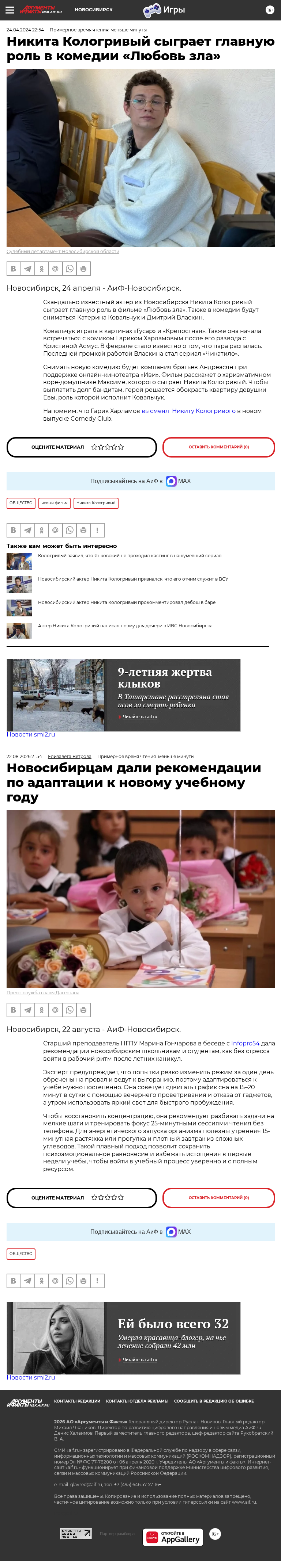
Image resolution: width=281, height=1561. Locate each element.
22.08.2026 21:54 (24, 756)
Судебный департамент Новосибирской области (63, 251)
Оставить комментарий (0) (219, 447)
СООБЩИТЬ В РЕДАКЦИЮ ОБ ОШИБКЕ (214, 1401)
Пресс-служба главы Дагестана (43, 992)
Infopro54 (245, 1043)
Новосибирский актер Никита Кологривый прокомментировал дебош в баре (127, 602)
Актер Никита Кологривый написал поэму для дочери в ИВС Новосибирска (125, 625)
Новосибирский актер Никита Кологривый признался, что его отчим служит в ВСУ (133, 579)
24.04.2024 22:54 (25, 29)
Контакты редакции (77, 1401)
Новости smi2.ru (31, 734)
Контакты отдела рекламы (137, 1401)
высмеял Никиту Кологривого (189, 411)
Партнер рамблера (117, 1533)
